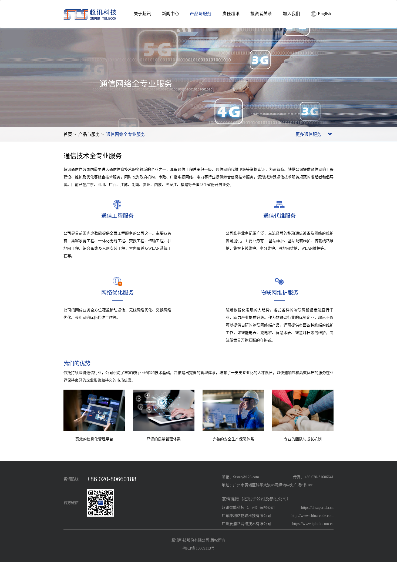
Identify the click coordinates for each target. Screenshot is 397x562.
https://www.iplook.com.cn (313, 524)
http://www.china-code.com (312, 516)
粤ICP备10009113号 (198, 548)
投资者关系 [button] (261, 13)
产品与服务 (89, 134)
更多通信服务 (308, 134)
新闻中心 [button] (170, 13)
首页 (67, 134)
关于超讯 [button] (142, 13)
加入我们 (291, 13)
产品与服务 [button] (200, 13)
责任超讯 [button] (231, 13)
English (324, 13)
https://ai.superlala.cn (317, 508)
